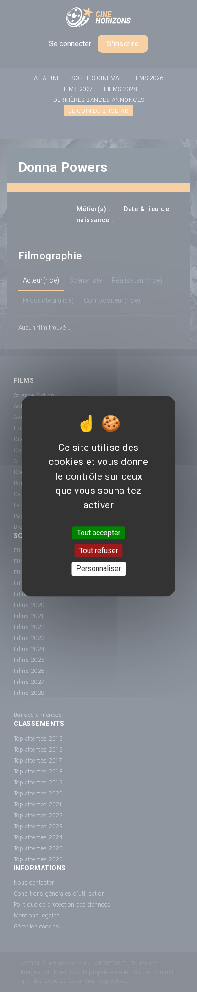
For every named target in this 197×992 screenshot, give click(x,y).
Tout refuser (98, 550)
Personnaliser (98, 569)
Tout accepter (98, 532)
